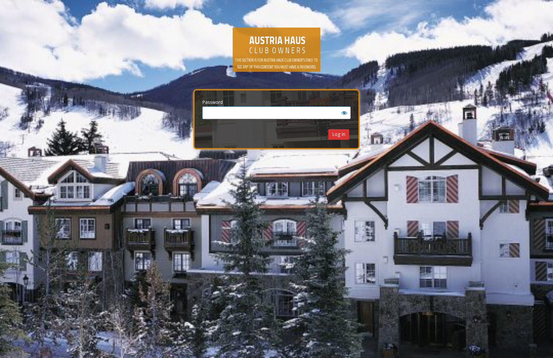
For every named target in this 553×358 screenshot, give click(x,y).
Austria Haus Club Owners (276, 54)
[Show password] (344, 112)
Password (212, 102)
